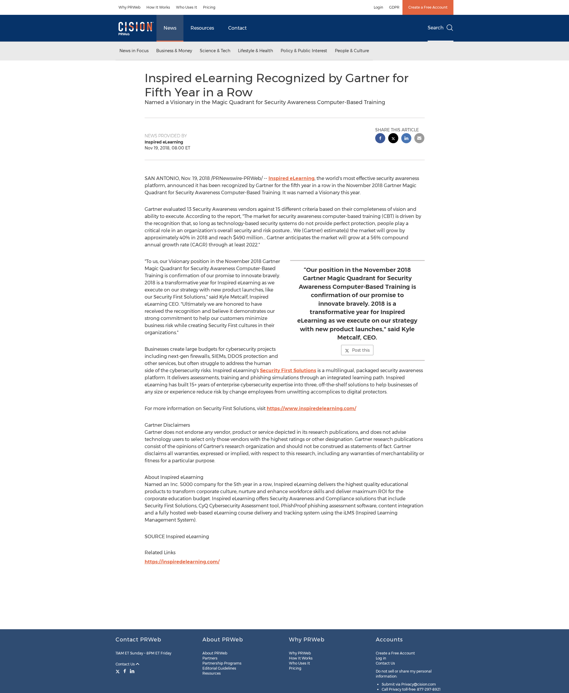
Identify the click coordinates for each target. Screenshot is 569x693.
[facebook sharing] (380, 139)
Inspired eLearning (291, 178)
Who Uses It (186, 7)
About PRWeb (214, 653)
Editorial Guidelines (219, 668)
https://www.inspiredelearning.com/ (311, 408)
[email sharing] (419, 139)
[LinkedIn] (132, 671)
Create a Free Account (427, 7)
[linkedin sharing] (406, 139)
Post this (361, 350)
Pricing (209, 7)
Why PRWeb (129, 7)
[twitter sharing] (393, 139)
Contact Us (126, 664)
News (170, 28)
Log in (381, 658)
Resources (202, 28)
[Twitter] (118, 671)
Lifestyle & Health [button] (255, 50)
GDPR (394, 7)
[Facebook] (124, 671)
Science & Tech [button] (215, 50)
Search (436, 28)
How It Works (158, 7)
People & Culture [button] (352, 50)
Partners (210, 658)
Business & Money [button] (174, 50)
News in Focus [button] (133, 50)
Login (378, 7)
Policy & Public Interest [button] (304, 50)
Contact (237, 28)
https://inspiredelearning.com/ (182, 562)
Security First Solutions (288, 370)
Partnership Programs (222, 663)
